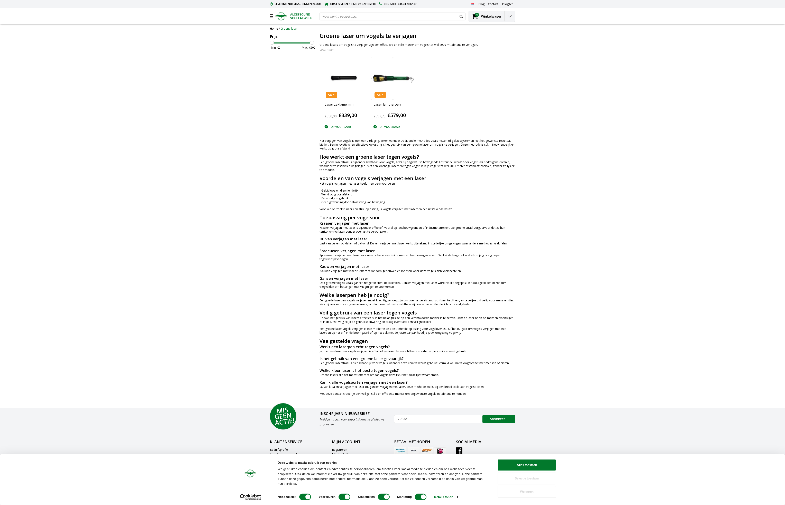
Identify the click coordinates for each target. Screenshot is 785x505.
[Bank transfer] (413, 451)
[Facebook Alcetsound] (459, 452)
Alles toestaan (527, 465)
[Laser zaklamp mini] (344, 78)
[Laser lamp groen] (392, 78)
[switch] (344, 497)
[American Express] (400, 451)
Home (274, 28)
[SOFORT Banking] (427, 451)
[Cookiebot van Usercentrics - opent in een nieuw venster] (250, 497)
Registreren (339, 449)
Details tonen (443, 497)
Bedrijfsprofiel (279, 449)
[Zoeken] (461, 16)
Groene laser (289, 28)
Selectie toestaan (527, 478)
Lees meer (327, 49)
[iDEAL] (440, 451)
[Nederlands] (472, 4)
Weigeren (527, 491)
